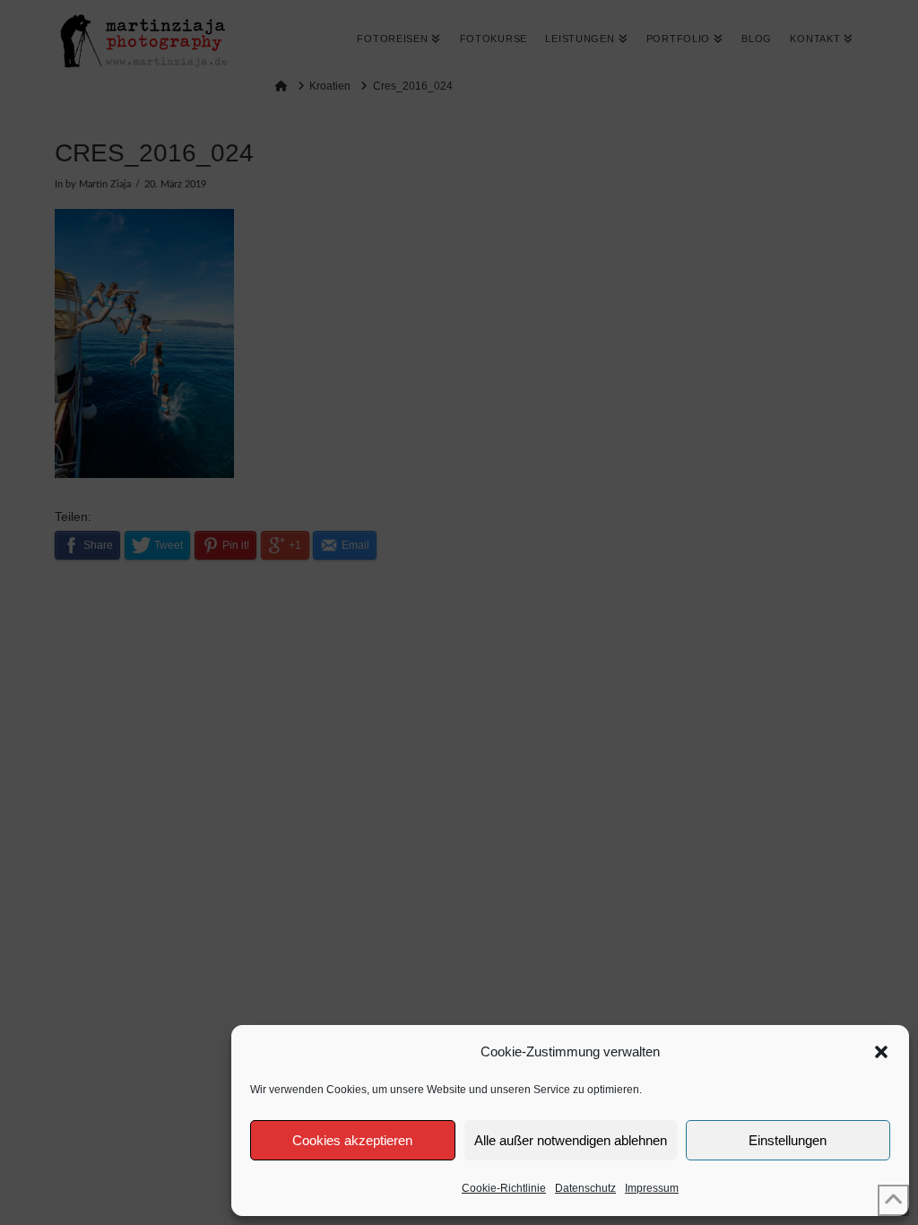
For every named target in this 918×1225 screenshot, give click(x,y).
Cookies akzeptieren (352, 1140)
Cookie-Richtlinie (504, 1188)
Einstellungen (788, 1140)
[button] (881, 1052)
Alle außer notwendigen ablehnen (570, 1140)
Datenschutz (585, 1188)
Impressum (652, 1188)
